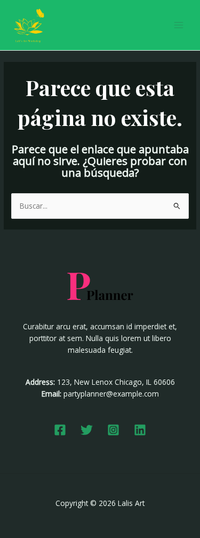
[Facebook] (60, 430)
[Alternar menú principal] (179, 25)
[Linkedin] (140, 430)
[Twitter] (87, 430)
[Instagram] (113, 430)
